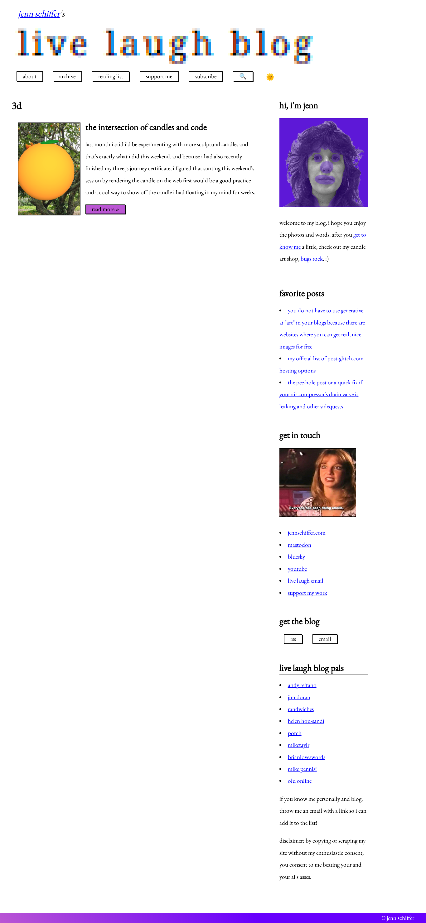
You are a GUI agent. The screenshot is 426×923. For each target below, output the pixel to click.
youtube (297, 569)
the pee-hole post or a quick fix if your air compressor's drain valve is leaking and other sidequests (320, 394)
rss (293, 639)
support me (159, 76)
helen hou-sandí (306, 721)
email (325, 639)
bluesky (296, 556)
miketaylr (298, 745)
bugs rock (312, 258)
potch (295, 733)
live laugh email (305, 580)
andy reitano (302, 685)
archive (67, 76)
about (29, 76)
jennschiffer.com (307, 532)
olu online (300, 781)
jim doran (299, 697)
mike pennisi (302, 769)
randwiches (301, 709)
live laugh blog (167, 43)
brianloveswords (306, 757)
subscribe (205, 76)
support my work (307, 593)
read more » (105, 209)
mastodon (299, 545)
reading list (110, 76)
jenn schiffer (39, 13)
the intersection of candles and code (146, 127)
